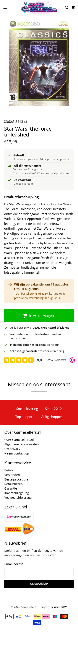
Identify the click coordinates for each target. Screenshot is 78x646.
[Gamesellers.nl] (39, 7)
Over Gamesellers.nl (19, 440)
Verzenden (12, 475)
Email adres (13, 564)
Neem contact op (16, 453)
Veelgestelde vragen (19, 497)
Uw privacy (12, 449)
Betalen (9, 470)
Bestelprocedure (16, 479)
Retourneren (13, 484)
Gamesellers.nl (30, 607)
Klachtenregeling (16, 493)
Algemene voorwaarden (21, 444)
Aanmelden (39, 584)
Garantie (10, 488)
